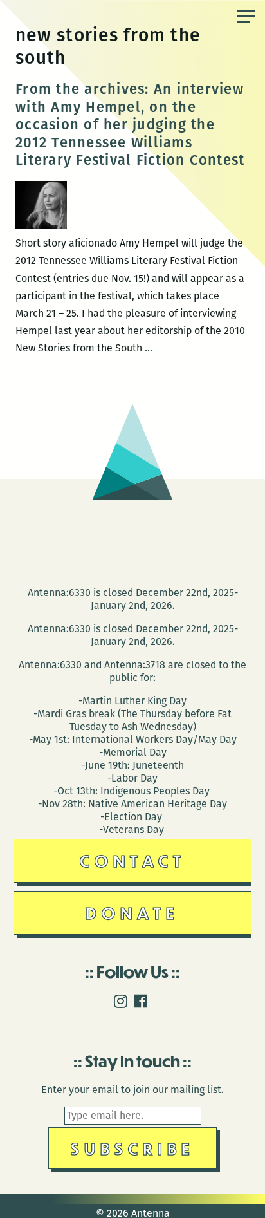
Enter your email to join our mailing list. (132, 1089)
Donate (132, 913)
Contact (133, 860)
